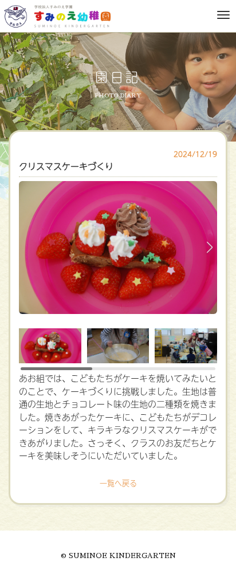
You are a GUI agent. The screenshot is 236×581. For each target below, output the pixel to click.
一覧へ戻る (118, 482)
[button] (209, 247)
